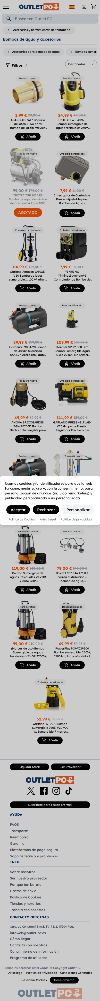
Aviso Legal (48, 519)
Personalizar (78, 509)
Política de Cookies (21, 519)
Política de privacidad (76, 519)
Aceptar (18, 509)
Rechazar (46, 509)
